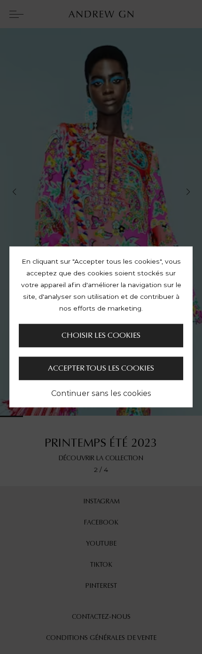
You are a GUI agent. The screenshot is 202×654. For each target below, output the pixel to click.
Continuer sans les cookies (101, 393)
